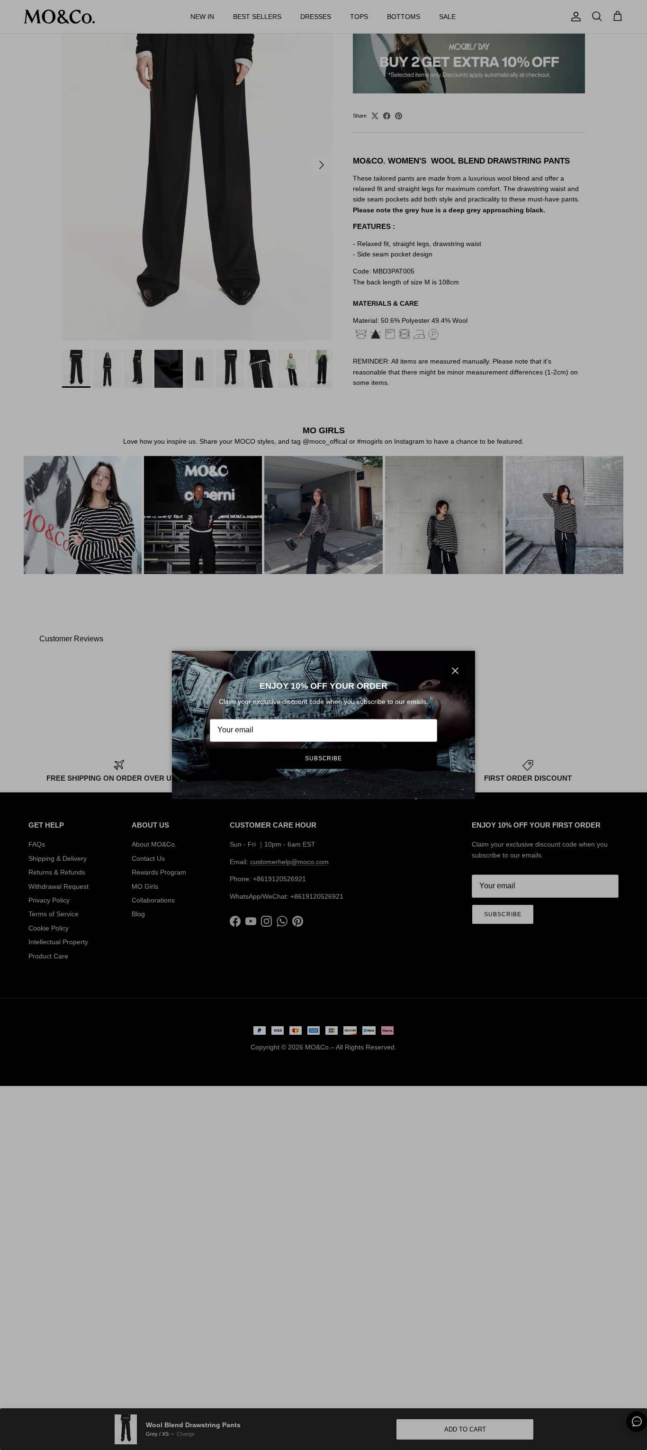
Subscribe (323, 758)
